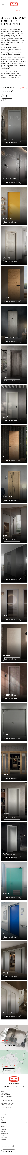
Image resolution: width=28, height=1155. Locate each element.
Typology (3, 1114)
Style (2, 1119)
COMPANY (4, 1126)
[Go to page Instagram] (13, 1086)
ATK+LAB (14, 1146)
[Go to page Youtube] (23, 1086)
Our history (4, 1131)
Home (8, 10)
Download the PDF (9, 1045)
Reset (23, 87)
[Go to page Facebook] (16, 1086)
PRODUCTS (4, 1111)
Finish (2, 1117)
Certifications (4, 1133)
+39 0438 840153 (7, 1099)
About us (3, 1129)
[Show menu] (3, 4)
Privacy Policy (4, 1145)
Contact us (3, 1139)
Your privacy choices (12, 1145)
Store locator (7, 1070)
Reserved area (7, 1151)
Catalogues (4, 1137)
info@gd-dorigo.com (9, 1100)
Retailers (3, 1135)
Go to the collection (10, 142)
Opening (3, 1122)
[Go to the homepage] (14, 4)
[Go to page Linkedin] (19, 1086)
